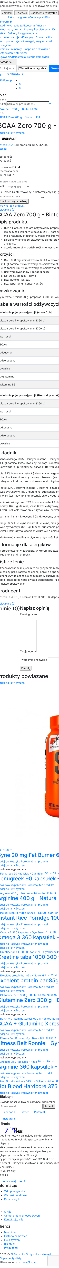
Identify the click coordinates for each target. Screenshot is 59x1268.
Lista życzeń (12, 1240)
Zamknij (7, 13)
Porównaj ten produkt (34, 861)
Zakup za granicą (18, 17)
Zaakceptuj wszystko (44, 13)
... (31, 53)
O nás (7, 1211)
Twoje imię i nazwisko (33, 659)
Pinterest (39, 1112)
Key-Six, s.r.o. (31, 1262)
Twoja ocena (28, 651)
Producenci (11, 1247)
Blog (48, 17)
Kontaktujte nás (13, 1219)
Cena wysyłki (37, 17)
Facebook (9, 1112)
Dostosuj (21, 13)
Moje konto (11, 1232)
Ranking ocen (28, 614)
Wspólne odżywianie (37, 49)
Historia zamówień (37, 56)
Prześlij (49, 1106)
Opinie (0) (9, 209)
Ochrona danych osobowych (22, 1215)
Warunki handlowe (15, 1195)
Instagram (9, 1118)
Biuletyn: (9, 1243)
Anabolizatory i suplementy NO (35, 29)
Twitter (24, 1112)
